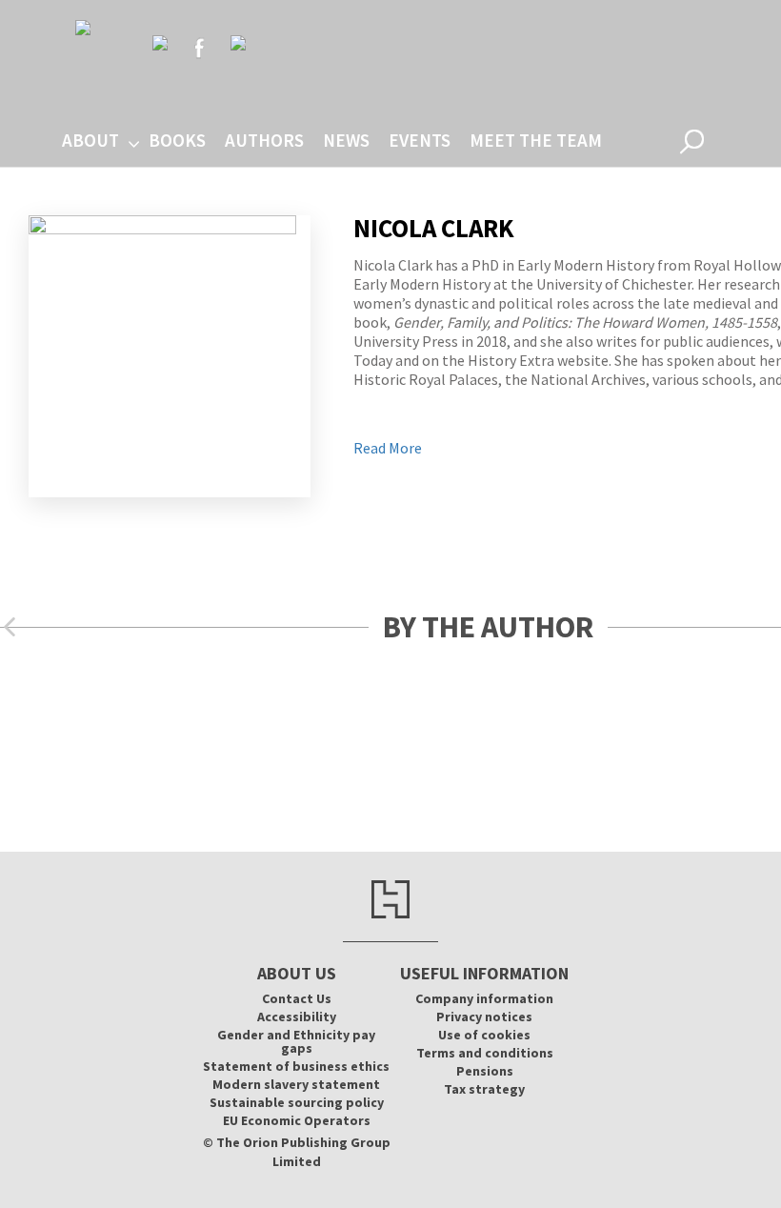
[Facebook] (199, 47)
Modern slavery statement (296, 1084)
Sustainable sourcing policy (297, 1102)
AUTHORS (264, 140)
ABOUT (90, 140)
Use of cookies (484, 1034)
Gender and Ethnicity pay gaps (296, 1041)
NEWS (346, 140)
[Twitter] (160, 42)
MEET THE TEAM (536, 140)
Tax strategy (484, 1088)
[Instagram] (238, 42)
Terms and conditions (484, 1052)
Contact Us (296, 998)
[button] (9, 627)
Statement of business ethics (296, 1066)
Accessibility (296, 1016)
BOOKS (177, 140)
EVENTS (420, 140)
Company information (484, 998)
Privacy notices (484, 1016)
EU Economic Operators (296, 1120)
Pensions (484, 1070)
